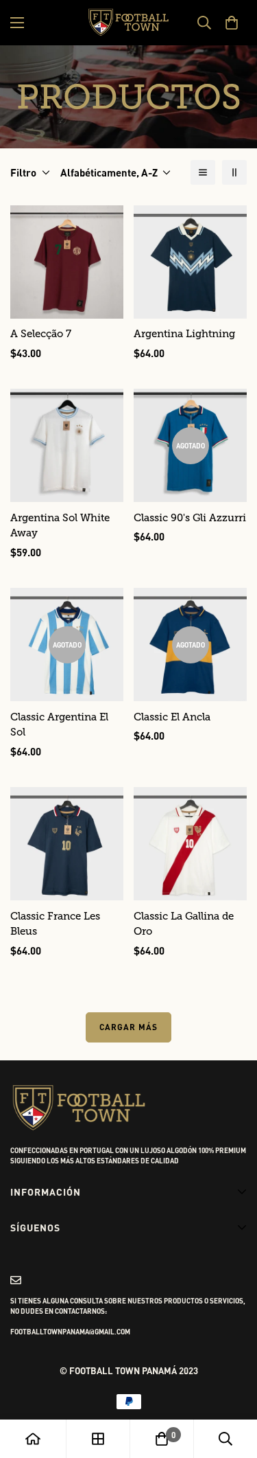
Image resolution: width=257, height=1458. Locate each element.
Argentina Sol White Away (60, 526)
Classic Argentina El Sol (59, 725)
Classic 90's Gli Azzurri (190, 518)
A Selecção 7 (40, 334)
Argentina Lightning (184, 334)
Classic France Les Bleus (55, 924)
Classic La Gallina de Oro (184, 924)
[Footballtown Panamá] (129, 22)
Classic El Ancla (172, 717)
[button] (231, 22)
